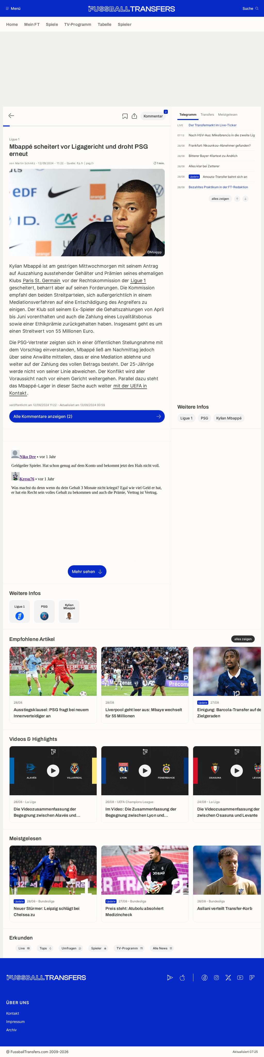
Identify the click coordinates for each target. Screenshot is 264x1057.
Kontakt (12, 1013)
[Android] (170, 977)
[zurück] (11, 116)
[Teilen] (134, 116)
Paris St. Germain (41, 280)
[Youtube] (240, 977)
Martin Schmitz (25, 163)
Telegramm (187, 114)
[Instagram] (216, 977)
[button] (13, 8)
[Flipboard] (252, 977)
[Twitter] (228, 977)
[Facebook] (204, 977)
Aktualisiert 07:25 (245, 1052)
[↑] (237, 199)
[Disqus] (87, 512)
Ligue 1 (138, 280)
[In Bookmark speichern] (125, 116)
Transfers (207, 114)
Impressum (15, 1021)
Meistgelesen (227, 114)
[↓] (245, 199)
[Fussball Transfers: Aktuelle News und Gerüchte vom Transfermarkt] (131, 8)
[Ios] (182, 977)
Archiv (11, 1030)
